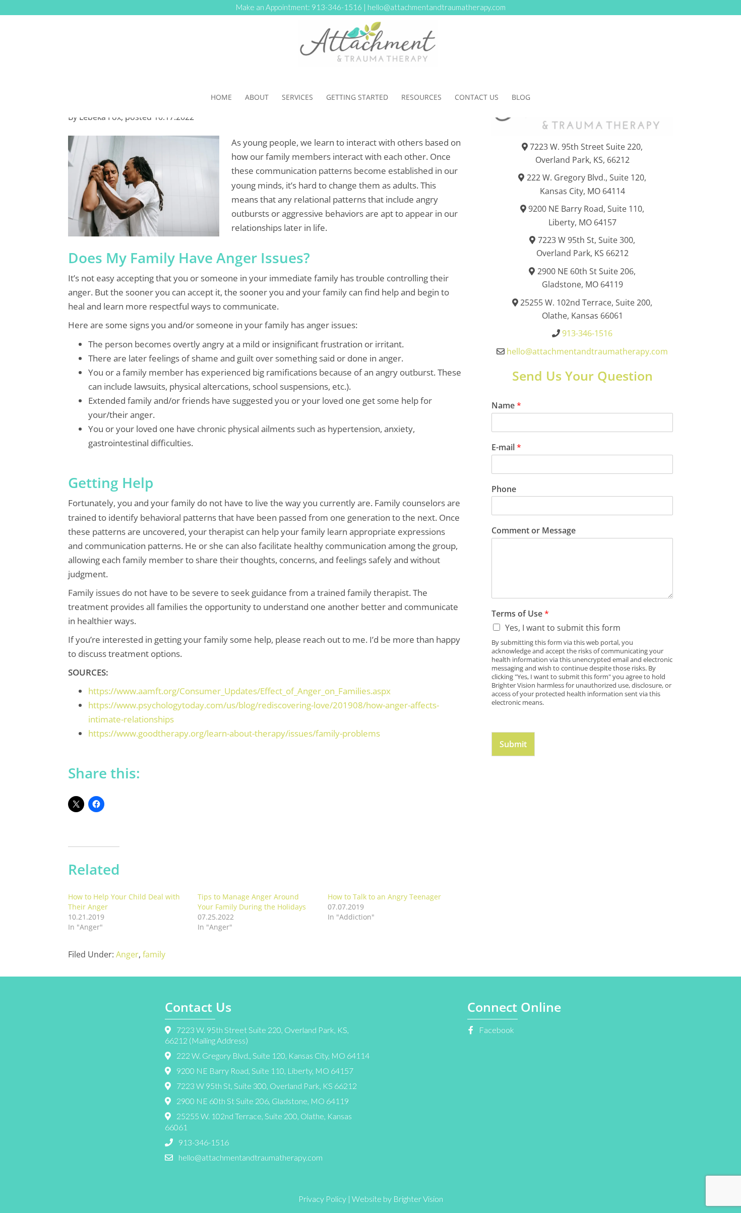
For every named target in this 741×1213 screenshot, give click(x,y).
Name (506, 405)
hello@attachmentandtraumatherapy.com (436, 7)
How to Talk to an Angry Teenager (384, 896)
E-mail (506, 447)
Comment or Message (533, 530)
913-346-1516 (337, 7)
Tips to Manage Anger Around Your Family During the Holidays (252, 902)
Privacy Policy (322, 1198)
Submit (513, 744)
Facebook (495, 1030)
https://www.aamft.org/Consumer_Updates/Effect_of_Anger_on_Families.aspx (239, 691)
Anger (127, 954)
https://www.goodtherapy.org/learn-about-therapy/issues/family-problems (234, 733)
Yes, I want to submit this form (563, 627)
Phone (503, 489)
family (154, 954)
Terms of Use (520, 614)
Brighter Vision (418, 1198)
